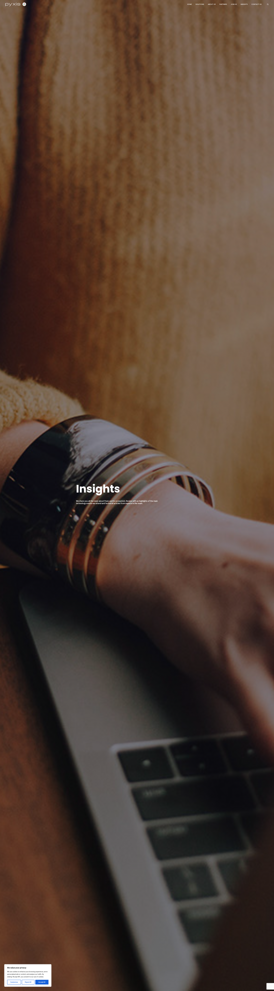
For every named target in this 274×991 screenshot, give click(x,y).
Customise (14, 982)
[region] (27, 975)
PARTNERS (223, 4)
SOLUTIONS (200, 4)
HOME (189, 4)
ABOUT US (212, 4)
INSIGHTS (244, 4)
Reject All (28, 982)
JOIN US (234, 4)
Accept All (41, 982)
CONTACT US (256, 4)
